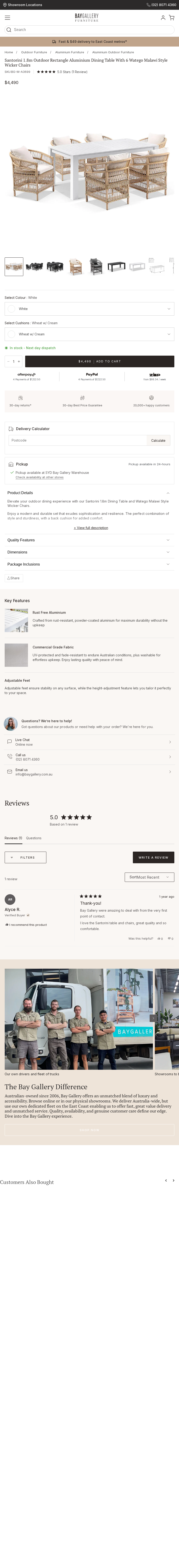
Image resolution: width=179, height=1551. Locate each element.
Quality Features (21, 540)
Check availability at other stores (40, 477)
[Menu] (7, 17)
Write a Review (156, 859)
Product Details (20, 493)
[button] (89, 31)
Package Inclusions (23, 564)
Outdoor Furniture (34, 52)
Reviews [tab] (13, 840)
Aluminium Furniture (69, 52)
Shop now (90, 1130)
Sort (133, 877)
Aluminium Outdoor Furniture (113, 52)
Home (9, 52)
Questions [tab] (33, 840)
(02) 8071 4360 (163, 5)
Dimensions (17, 552)
